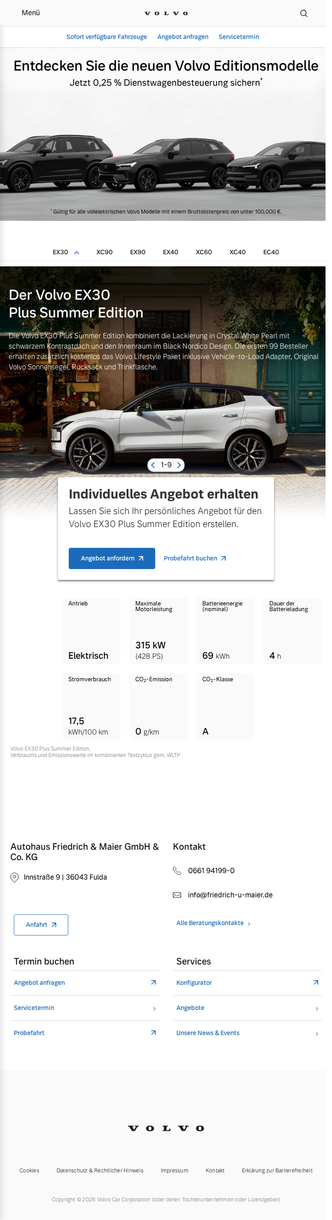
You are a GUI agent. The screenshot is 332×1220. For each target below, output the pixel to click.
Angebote (190, 1008)
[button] (154, 465)
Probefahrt (29, 1033)
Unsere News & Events (207, 1033)
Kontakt (215, 1170)
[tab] (66, 252)
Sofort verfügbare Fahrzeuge (107, 37)
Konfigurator (194, 983)
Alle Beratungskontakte (210, 923)
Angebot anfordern (107, 558)
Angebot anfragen (182, 37)
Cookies (29, 1170)
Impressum (174, 1170)
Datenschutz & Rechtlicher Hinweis (100, 1170)
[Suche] (304, 12)
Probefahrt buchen (190, 558)
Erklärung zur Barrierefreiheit (277, 1170)
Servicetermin (239, 37)
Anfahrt (37, 925)
